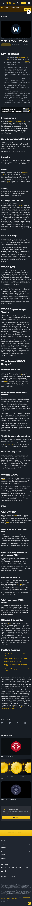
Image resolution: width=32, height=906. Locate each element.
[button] (29, 3)
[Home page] (10, 3)
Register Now (16, 817)
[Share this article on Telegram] (17, 723)
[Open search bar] (17, 3)
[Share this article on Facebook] (10, 723)
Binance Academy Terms (12, 898)
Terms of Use (25, 897)
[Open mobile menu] (29, 3)
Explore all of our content (15, 832)
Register (23, 3)
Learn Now (27, 9)
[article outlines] (29, 12)
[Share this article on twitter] (2, 723)
